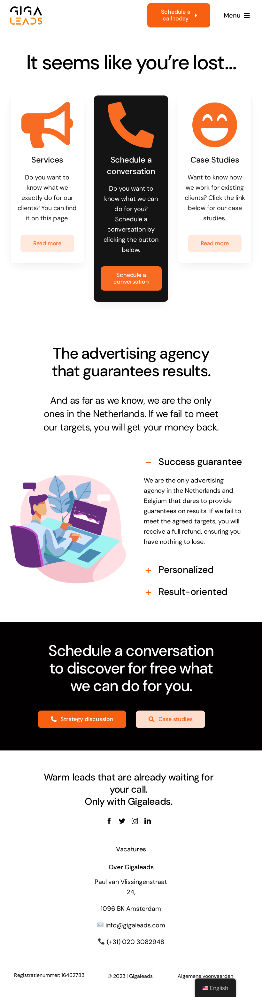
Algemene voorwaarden (205, 976)
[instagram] (135, 821)
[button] (194, 462)
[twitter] (122, 821)
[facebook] (109, 821)
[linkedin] (147, 821)
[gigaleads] (26, 9)
